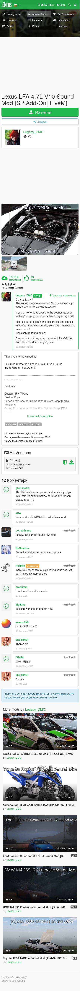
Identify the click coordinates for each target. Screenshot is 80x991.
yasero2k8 (22, 622)
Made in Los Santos (13, 980)
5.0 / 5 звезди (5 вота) (12, 288)
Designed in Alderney (14, 977)
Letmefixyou (23, 530)
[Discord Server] (30, 136)
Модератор (32, 565)
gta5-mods (22, 488)
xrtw (18, 513)
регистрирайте (64, 693)
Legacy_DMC (33, 132)
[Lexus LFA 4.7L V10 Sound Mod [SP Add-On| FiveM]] (40, 229)
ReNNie (20, 565)
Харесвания (36, 280)
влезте (40, 693)
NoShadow (22, 548)
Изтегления (15, 280)
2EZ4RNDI (22, 639)
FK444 (20, 657)
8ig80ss (20, 604)
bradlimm (21, 587)
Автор (37, 295)
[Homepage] (25, 136)
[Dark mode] (69, 4)
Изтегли (42, 112)
